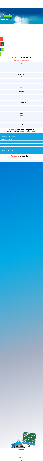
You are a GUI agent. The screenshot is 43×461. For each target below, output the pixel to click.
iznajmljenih (1, 16)
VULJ (21, 63)
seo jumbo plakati (3, 5)
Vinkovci (21, 65)
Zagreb (21, 76)
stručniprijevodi (21, 449)
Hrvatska (16, 27)
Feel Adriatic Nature (21, 124)
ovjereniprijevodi (21, 460)
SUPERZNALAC (21, 96)
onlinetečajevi (21, 454)
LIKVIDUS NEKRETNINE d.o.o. (21, 119)
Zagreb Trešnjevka (21, 98)
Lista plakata (17, 49)
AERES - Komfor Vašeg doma (21, 102)
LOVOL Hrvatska (21, 91)
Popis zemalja (17, 38)
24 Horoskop (21, 80)
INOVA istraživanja (21, 85)
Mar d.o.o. (21, 113)
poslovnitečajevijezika (21, 457)
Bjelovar (21, 115)
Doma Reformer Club (21, 74)
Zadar (21, 126)
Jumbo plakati (17, 16)
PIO (15, 59)
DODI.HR (21, 69)
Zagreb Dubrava (21, 87)
